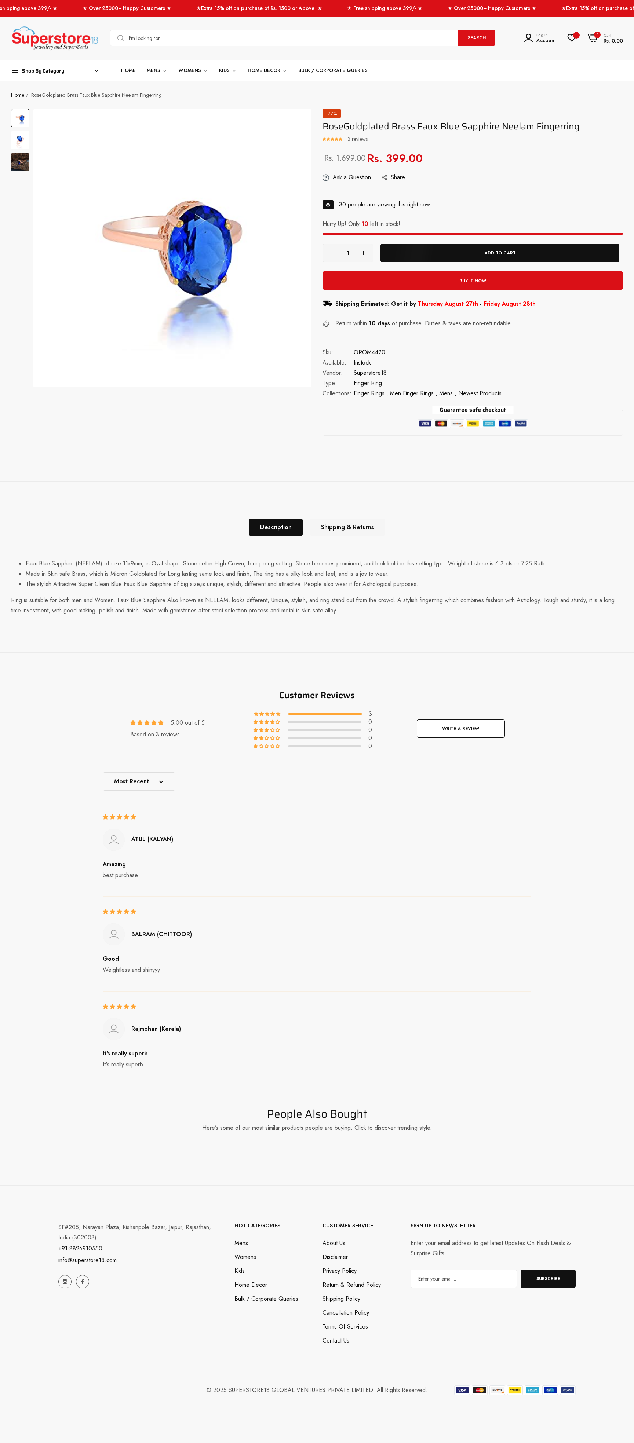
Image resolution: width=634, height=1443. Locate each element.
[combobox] (302, 38)
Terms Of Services (345, 1326)
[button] (333, 139)
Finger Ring (368, 383)
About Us (334, 1243)
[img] (119, 817)
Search (477, 37)
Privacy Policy (340, 1271)
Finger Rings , (371, 393)
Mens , (447, 393)
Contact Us (336, 1340)
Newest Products (480, 393)
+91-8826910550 (80, 1248)
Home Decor (250, 1285)
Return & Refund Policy (352, 1285)
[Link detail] (65, 1281)
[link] (157, 70)
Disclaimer (335, 1257)
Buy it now (472, 281)
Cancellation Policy (346, 1312)
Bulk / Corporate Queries (266, 1298)
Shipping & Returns (347, 527)
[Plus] (363, 253)
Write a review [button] (460, 728)
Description (276, 527)
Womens (245, 1257)
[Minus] (332, 253)
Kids (239, 1271)
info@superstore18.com (87, 1260)
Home (17, 95)
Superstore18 (370, 373)
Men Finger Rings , (413, 393)
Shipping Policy (341, 1298)
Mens (241, 1243)
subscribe (548, 1278)
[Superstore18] (55, 38)
